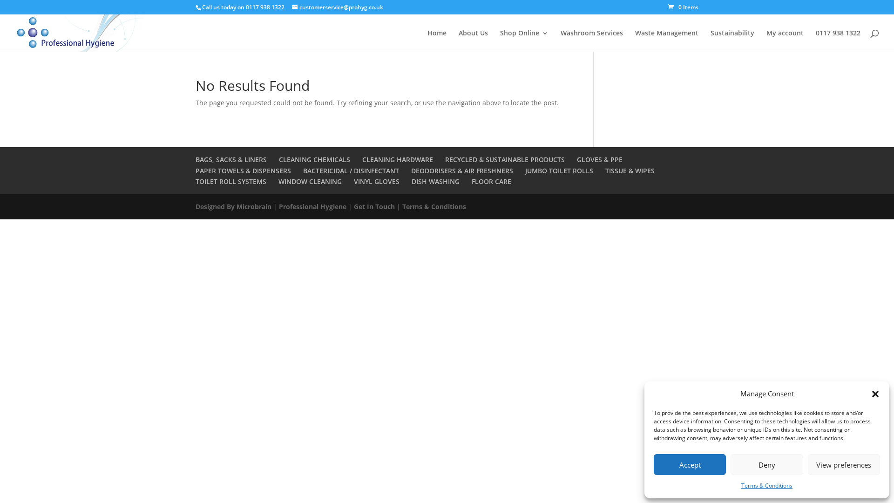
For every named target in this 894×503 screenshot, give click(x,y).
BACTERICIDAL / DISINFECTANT (351, 170)
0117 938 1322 (838, 33)
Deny (767, 464)
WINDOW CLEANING (310, 181)
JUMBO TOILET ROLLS (559, 170)
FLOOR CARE (491, 181)
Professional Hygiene (312, 206)
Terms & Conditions (766, 485)
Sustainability (732, 33)
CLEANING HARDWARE (397, 159)
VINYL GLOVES (377, 181)
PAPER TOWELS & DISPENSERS (243, 170)
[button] (875, 394)
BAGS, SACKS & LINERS (231, 159)
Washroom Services (592, 33)
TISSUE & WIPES (630, 170)
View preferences (843, 464)
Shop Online (519, 33)
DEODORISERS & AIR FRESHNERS (462, 170)
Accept (690, 464)
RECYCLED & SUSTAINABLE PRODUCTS (505, 159)
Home (437, 33)
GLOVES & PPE (600, 159)
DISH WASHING (436, 181)
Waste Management (666, 33)
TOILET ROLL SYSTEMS (231, 181)
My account (785, 33)
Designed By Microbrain (233, 206)
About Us (473, 33)
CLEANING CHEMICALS (314, 159)
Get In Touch (374, 206)
